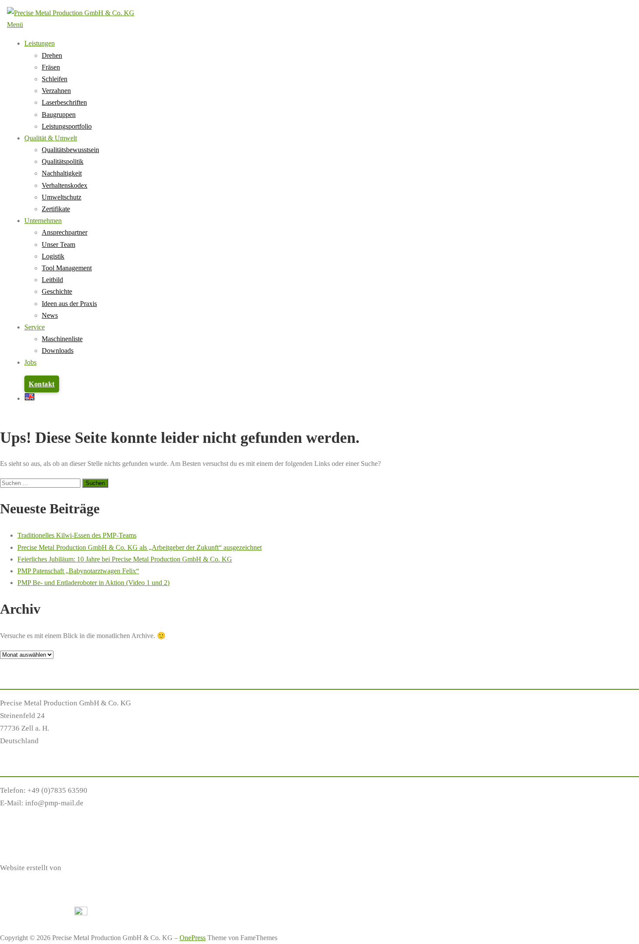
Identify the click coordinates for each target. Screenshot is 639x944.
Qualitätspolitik (62, 161)
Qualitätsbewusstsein (70, 149)
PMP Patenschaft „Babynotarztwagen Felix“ (78, 571)
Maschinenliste (62, 338)
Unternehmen (43, 220)
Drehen (52, 55)
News (50, 315)
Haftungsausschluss (30, 823)
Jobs (30, 362)
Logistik (53, 256)
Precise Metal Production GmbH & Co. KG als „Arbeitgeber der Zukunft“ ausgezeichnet (139, 547)
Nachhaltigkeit (62, 173)
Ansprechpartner (64, 232)
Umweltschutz (61, 197)
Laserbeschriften (64, 102)
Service (34, 327)
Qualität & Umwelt (50, 138)
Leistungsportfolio (67, 126)
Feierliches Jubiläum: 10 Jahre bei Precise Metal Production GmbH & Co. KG (124, 559)
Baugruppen (59, 114)
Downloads (57, 350)
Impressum (17, 848)
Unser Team (58, 244)
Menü (15, 24)
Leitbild (52, 279)
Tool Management (67, 268)
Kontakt (42, 384)
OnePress (193, 937)
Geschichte (57, 291)
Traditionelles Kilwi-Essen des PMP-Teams (76, 535)
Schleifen (54, 79)
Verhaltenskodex (64, 185)
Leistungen (39, 43)
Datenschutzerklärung (34, 835)
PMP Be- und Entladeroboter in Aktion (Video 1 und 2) (93, 582)
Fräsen (51, 67)
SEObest (76, 868)
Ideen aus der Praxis (69, 303)
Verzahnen (56, 90)
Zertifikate (56, 209)
